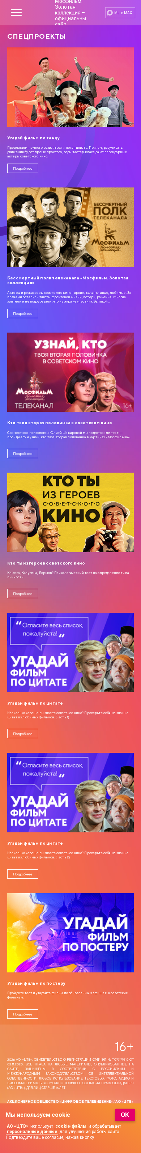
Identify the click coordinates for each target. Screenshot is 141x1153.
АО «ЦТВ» (17, 1126)
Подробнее (23, 168)
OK (125, 1115)
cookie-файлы (70, 1126)
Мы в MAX (123, 13)
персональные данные (32, 1131)
